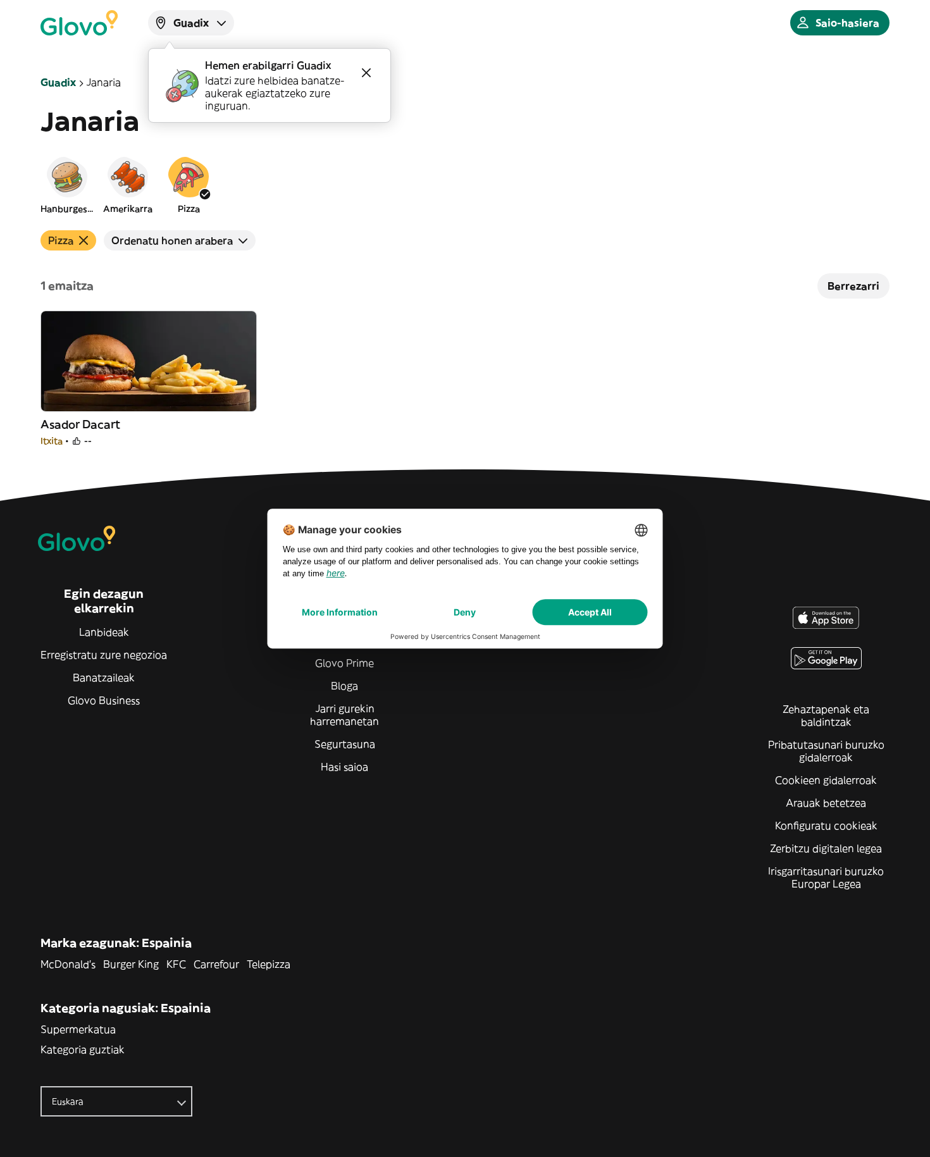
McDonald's (68, 964)
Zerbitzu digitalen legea (826, 848)
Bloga (344, 685)
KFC (176, 964)
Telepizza (268, 964)
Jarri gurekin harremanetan (344, 714)
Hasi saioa (344, 766)
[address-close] (366, 72)
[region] (465, 184)
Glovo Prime (344, 663)
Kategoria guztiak (82, 1049)
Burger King (131, 964)
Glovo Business (104, 700)
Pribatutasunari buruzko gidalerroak (826, 751)
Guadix (58, 82)
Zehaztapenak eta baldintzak (826, 715)
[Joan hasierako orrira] (79, 22)
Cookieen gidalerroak (826, 780)
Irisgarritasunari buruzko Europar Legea (826, 877)
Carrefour (216, 964)
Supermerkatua (78, 1029)
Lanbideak (104, 632)
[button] (67, 184)
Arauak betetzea (826, 802)
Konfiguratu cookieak (826, 825)
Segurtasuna (344, 744)
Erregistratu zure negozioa (103, 654)
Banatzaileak (104, 677)
